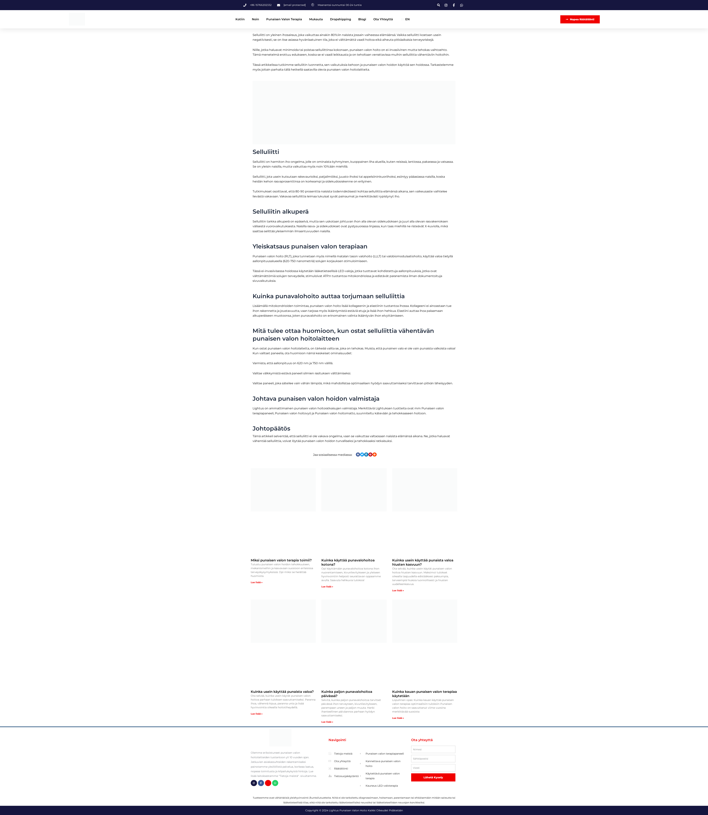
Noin (255, 19)
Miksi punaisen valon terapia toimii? (281, 560)
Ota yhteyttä (383, 19)
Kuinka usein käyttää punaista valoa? (282, 692)
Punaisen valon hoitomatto (335, 413)
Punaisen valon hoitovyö (293, 413)
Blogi (362, 19)
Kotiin (240, 19)
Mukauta (316, 19)
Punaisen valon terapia (284, 19)
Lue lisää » (257, 582)
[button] (438, 5)
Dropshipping (340, 19)
